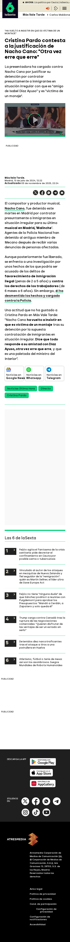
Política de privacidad (43, 894)
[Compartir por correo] (62, 194)
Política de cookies (41, 899)
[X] (35, 194)
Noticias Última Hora (21, 388)
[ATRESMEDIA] (35, 840)
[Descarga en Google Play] (43, 764)
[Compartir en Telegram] (55, 194)
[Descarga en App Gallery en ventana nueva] (43, 786)
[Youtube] (46, 815)
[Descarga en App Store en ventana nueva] (41, 775)
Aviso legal (36, 889)
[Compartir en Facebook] (42, 194)
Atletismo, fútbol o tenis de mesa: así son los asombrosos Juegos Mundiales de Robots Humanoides (40, 662)
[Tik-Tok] (36, 815)
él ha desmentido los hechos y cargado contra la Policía (34, 295)
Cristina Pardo (16, 395)
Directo (46, 388)
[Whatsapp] (46, 804)
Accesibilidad (38, 924)
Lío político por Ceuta (46, 2)
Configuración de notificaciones (40, 918)
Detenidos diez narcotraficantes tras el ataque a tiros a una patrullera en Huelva (40, 644)
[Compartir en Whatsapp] (49, 194)
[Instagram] (25, 815)
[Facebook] (36, 804)
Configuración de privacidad (46, 910)
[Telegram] (57, 804)
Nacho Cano (14, 208)
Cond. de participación (43, 904)
